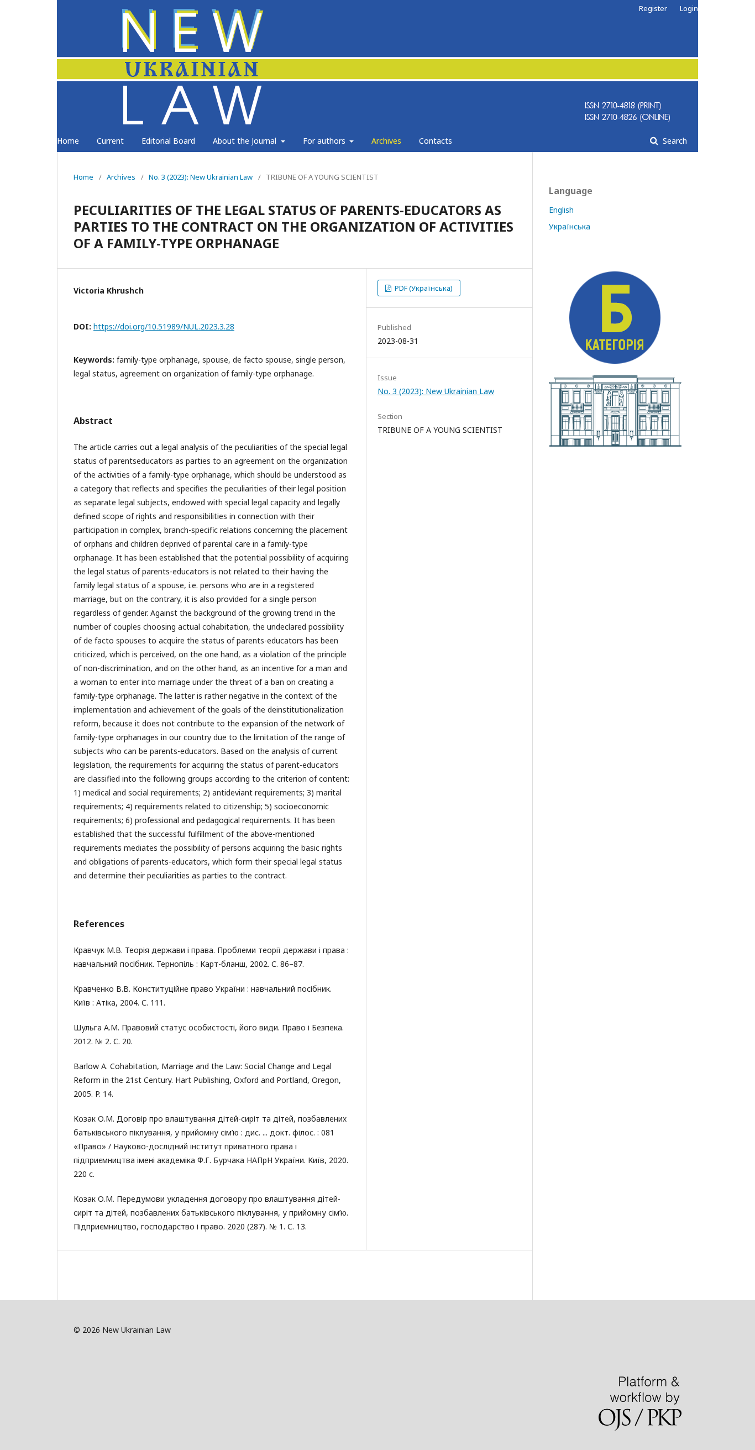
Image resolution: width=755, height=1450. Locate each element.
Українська (569, 226)
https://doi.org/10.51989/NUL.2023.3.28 (163, 326)
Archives (386, 140)
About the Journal (246, 140)
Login (689, 8)
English (561, 210)
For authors (325, 140)
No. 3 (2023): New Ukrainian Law (201, 177)
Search (673, 140)
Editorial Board (168, 140)
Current (110, 140)
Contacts (435, 140)
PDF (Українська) (423, 288)
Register (653, 8)
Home (68, 140)
